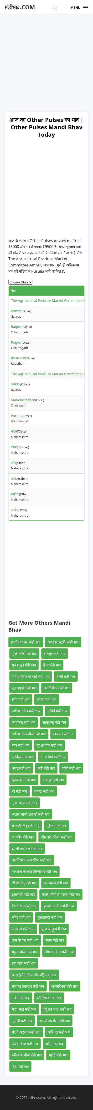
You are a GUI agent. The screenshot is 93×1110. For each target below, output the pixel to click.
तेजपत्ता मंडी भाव (23, 928)
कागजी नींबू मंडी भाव (25, 825)
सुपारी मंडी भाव (22, 1020)
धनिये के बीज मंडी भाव (27, 1055)
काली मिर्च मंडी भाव (57, 688)
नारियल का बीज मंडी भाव (29, 733)
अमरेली (15, 384)
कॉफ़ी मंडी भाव (57, 711)
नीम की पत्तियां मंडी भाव (56, 837)
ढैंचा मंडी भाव (52, 665)
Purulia (16, 415)
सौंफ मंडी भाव (21, 917)
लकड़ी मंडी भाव (53, 779)
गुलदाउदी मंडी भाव (50, 917)
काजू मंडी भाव (21, 768)
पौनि (13, 462)
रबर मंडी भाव (20, 745)
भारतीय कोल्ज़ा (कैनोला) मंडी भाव (34, 871)
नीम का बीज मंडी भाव (59, 951)
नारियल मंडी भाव (59, 1032)
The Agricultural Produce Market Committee (46, 374)
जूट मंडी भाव (20, 1066)
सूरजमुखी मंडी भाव (24, 688)
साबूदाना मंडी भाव (54, 722)
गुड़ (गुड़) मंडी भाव (24, 665)
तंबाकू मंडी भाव (44, 791)
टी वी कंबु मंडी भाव (24, 883)
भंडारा (14, 431)
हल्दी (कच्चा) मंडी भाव (26, 642)
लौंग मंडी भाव (21, 699)
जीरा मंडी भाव (54, 1043)
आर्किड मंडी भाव (23, 756)
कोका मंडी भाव (47, 699)
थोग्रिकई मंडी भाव (49, 997)
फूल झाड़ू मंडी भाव (53, 928)
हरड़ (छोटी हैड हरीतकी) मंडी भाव (34, 974)
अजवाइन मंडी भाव (56, 883)
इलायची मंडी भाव (23, 894)
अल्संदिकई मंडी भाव (64, 986)
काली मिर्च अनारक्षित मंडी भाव (32, 860)
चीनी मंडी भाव (71, 768)
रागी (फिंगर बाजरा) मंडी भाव (30, 676)
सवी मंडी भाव (21, 997)
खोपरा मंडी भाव (63, 733)
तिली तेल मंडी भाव (24, 906)
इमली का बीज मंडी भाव (59, 906)
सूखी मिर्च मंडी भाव (24, 653)
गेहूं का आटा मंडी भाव (57, 1009)
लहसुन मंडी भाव (54, 653)
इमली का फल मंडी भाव (27, 848)
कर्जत (14, 510)
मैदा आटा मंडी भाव (24, 1009)
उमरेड (14, 478)
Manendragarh (23, 400)
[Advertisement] (46, 61)
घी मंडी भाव (19, 791)
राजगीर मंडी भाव (23, 837)
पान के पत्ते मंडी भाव (25, 940)
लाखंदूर (15, 447)
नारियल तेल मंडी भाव (26, 711)
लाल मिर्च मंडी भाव (53, 756)
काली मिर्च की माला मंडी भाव (61, 894)
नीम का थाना (18, 358)
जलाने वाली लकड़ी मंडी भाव (31, 814)
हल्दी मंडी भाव (66, 676)
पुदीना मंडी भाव (56, 825)
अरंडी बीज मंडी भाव (25, 1043)
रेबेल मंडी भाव (55, 940)
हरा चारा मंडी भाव (24, 963)
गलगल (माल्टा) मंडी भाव (28, 986)
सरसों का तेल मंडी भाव (54, 1020)
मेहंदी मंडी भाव (58, 1055)
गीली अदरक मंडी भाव (26, 1032)
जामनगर (16, 311)
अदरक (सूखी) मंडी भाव (63, 642)
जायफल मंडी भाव (23, 722)
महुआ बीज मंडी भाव (49, 745)
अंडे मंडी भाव (46, 768)
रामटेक (15, 494)
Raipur (16, 326)
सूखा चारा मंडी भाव (24, 802)
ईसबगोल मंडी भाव (24, 779)
